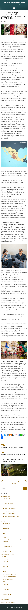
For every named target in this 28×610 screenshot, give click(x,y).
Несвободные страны (8, 518)
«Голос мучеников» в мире (9, 511)
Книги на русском (7, 558)
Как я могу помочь (5, 599)
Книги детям (5, 561)
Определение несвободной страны (11, 516)
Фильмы (4, 571)
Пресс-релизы (6, 531)
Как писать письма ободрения (8, 602)
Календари (5, 584)
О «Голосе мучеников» (6, 496)
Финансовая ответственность (10, 508)
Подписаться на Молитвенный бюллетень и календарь (14, 482)
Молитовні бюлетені (7, 546)
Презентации (6, 589)
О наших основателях (8, 501)
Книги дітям (5, 566)
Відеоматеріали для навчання (9, 576)
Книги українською (7, 564)
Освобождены (6, 528)
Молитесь (3, 533)
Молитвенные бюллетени (9, 544)
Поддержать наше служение (7, 554)
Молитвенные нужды (7, 549)
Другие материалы (7, 594)
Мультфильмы (6, 569)
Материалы (3, 556)
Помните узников (7, 526)
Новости (3, 521)
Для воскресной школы (8, 579)
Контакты (3, 597)
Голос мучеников (14, 2)
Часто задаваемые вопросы (9, 506)
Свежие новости (6, 523)
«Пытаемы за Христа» (8, 503)
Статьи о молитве (7, 551)
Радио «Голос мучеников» (9, 513)
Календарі (5, 586)
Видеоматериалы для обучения (10, 574)
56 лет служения (6, 498)
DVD (4, 581)
